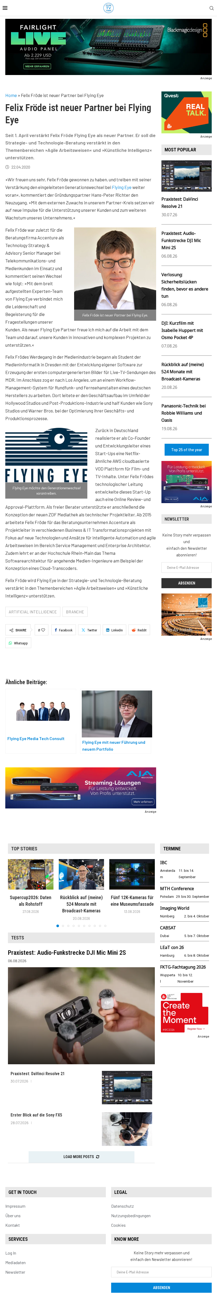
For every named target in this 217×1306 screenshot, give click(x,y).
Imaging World (174, 908)
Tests (17, 937)
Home (11, 95)
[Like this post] (43, 630)
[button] (15, 893)
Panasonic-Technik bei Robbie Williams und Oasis (183, 413)
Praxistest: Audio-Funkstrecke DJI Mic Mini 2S (181, 240)
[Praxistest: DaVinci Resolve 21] (127, 1088)
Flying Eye (122, 187)
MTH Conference (177, 888)
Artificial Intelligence (33, 611)
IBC (163, 862)
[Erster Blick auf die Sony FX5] (127, 1129)
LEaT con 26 (172, 947)
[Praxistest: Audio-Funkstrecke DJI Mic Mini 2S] (81, 1015)
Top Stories (24, 848)
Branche (75, 611)
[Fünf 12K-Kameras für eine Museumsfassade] (132, 874)
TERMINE (172, 848)
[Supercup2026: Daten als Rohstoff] (30, 874)
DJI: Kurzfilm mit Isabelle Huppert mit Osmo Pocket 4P (182, 330)
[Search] (211, 8)
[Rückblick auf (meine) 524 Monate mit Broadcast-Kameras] (81, 874)
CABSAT (168, 928)
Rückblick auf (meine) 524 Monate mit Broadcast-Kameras (182, 372)
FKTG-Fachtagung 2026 (183, 967)
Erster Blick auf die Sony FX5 (36, 1115)
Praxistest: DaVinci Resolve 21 (38, 1073)
